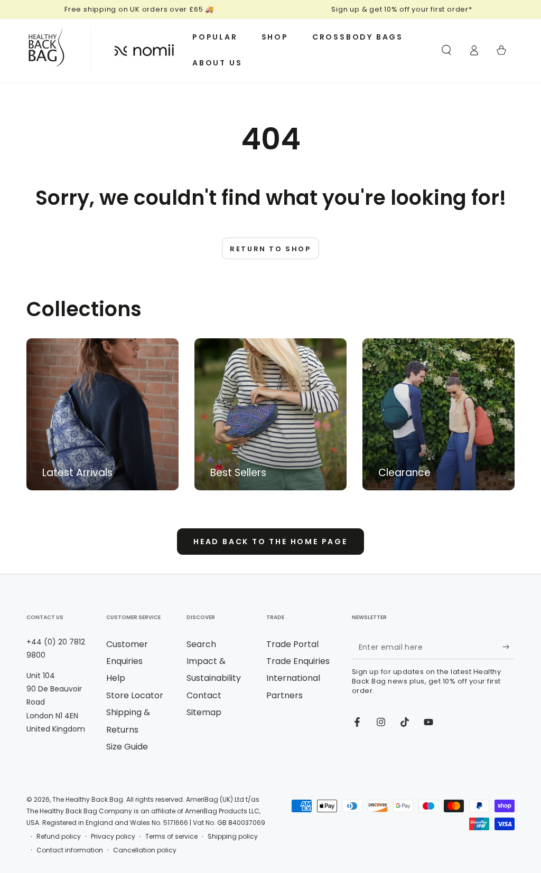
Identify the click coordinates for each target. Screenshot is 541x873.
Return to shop (270, 249)
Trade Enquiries (298, 661)
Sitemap (203, 712)
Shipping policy (233, 836)
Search (201, 644)
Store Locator (134, 695)
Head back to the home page (270, 541)
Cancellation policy (144, 850)
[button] (446, 50)
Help (115, 678)
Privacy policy (113, 836)
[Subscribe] (508, 647)
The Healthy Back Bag (87, 799)
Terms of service (171, 836)
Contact (203, 695)
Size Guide (127, 747)
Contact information (69, 850)
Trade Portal (292, 644)
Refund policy (58, 836)
